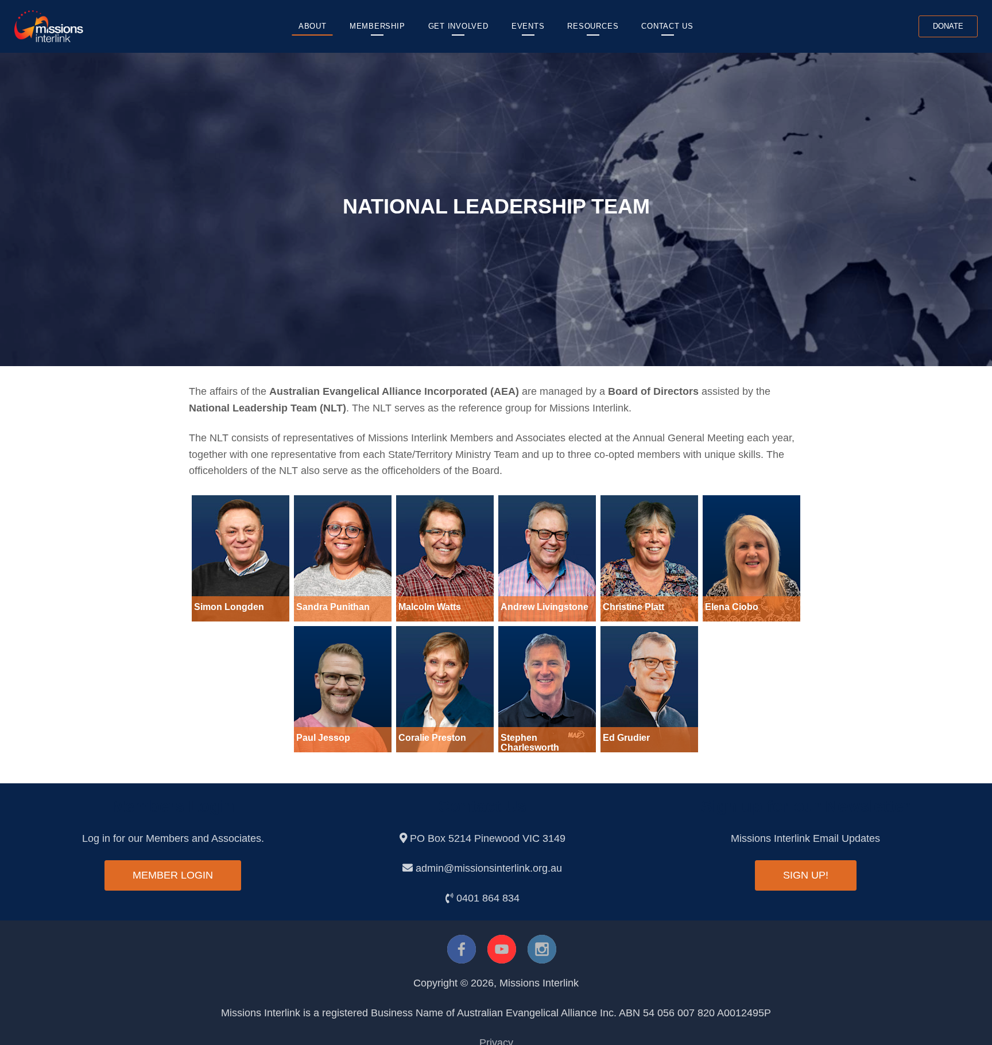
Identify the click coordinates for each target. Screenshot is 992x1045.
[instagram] (542, 949)
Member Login (173, 875)
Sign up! (805, 875)
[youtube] (501, 949)
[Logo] (48, 26)
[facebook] (461, 949)
